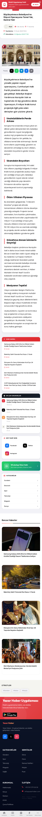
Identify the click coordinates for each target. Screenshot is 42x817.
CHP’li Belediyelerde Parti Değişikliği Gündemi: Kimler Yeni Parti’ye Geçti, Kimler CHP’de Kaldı (20, 384)
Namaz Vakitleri (27, 763)
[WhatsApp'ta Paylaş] (17, 71)
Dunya (6, 506)
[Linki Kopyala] (31, 71)
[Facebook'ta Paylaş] (26, 71)
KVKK (5, 800)
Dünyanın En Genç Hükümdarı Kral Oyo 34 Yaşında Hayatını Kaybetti (18, 363)
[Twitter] (11, 736)
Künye (5, 792)
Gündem (6, 755)
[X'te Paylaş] (12, 71)
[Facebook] (5, 736)
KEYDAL (33, 797)
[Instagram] (16, 736)
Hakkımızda (7, 787)
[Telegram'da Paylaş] (21, 71)
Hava (24, 759)
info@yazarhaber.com (32, 791)
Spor (5, 491)
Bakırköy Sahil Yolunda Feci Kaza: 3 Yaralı (18, 354)
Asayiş (15, 9)
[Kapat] (39, 2)
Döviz (24, 755)
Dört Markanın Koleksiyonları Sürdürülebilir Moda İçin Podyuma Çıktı (21, 374)
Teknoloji (7, 496)
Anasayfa (7, 9)
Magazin (7, 501)
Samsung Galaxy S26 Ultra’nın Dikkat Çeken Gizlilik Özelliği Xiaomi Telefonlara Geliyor (19, 345)
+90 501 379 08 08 (31, 787)
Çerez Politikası (8, 804)
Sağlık (5, 772)
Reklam (5, 796)
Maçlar (24, 767)
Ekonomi (7, 485)
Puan (23, 772)
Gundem (7, 480)
